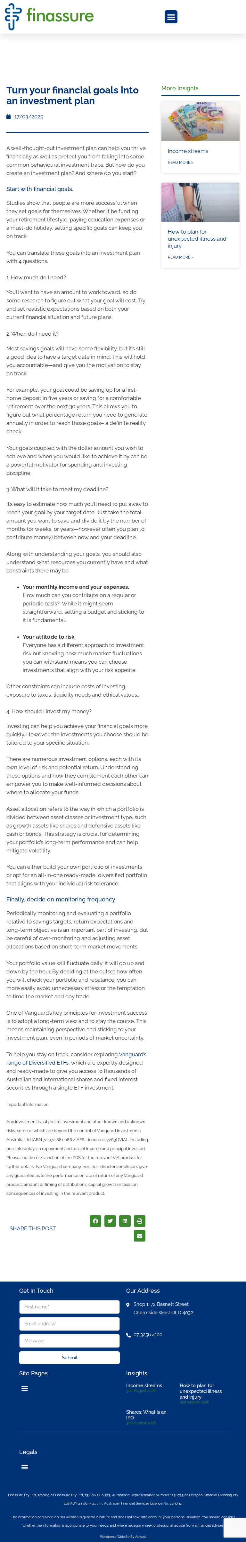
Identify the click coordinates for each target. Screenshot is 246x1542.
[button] (171, 16)
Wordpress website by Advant (123, 1536)
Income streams (188, 151)
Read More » (180, 162)
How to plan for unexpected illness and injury (197, 238)
